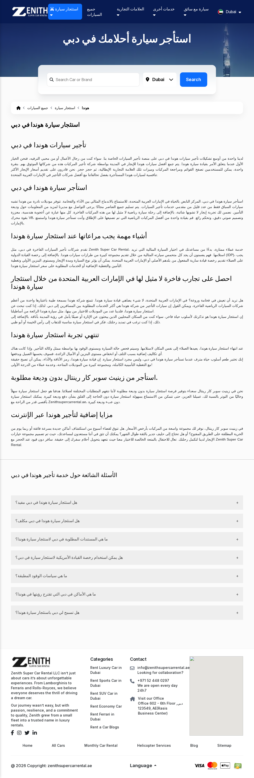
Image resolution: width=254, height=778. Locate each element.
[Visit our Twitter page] (27, 733)
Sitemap (224, 745)
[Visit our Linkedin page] (34, 733)
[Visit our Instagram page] (19, 733)
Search (193, 79)
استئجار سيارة (66, 8)
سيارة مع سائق (196, 8)
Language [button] (141, 765)
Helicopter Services (154, 745)
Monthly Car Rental (101, 745)
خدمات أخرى (164, 8)
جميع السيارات (94, 11)
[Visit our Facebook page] (12, 733)
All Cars (58, 745)
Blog (194, 745)
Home (27, 745)
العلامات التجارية (130, 8)
